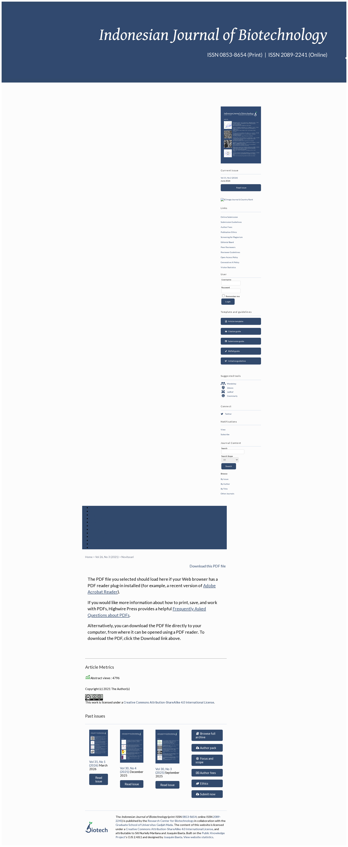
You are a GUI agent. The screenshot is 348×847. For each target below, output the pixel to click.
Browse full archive (205, 735)
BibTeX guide (233, 351)
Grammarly (232, 396)
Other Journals (227, 493)
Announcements (102, 533)
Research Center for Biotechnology (171, 820)
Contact (96, 544)
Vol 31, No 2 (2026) (229, 178)
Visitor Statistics (228, 267)
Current (96, 526)
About (94, 511)
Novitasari (127, 557)
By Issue (224, 479)
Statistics (97, 536)
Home (94, 507)
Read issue (240, 187)
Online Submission (229, 217)
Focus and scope (204, 760)
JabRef (230, 392)
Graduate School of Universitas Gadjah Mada (144, 824)
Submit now (207, 794)
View (223, 429)
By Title (224, 489)
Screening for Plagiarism (232, 237)
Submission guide (235, 341)
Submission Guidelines (231, 222)
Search (95, 522)
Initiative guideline (236, 361)
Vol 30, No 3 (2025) (163, 770)
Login (94, 515)
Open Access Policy (229, 257)
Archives (96, 529)
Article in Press (101, 547)
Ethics (203, 783)
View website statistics (198, 837)
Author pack (207, 748)
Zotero (230, 388)
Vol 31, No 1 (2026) (97, 763)
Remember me (233, 296)
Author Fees (226, 227)
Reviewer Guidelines (230, 252)
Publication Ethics (229, 232)
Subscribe (225, 434)
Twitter (228, 414)
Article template (235, 321)
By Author (225, 484)
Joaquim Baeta (173, 837)
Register (96, 518)
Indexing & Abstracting (107, 540)
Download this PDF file (208, 566)
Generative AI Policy (230, 262)
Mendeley (231, 383)
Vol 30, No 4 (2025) (128, 770)
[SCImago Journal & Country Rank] (237, 199)
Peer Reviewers (228, 247)
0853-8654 (189, 816)
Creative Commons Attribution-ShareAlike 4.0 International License (169, 702)
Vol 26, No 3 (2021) (107, 557)
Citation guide (234, 331)
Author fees (207, 773)
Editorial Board (227, 242)
